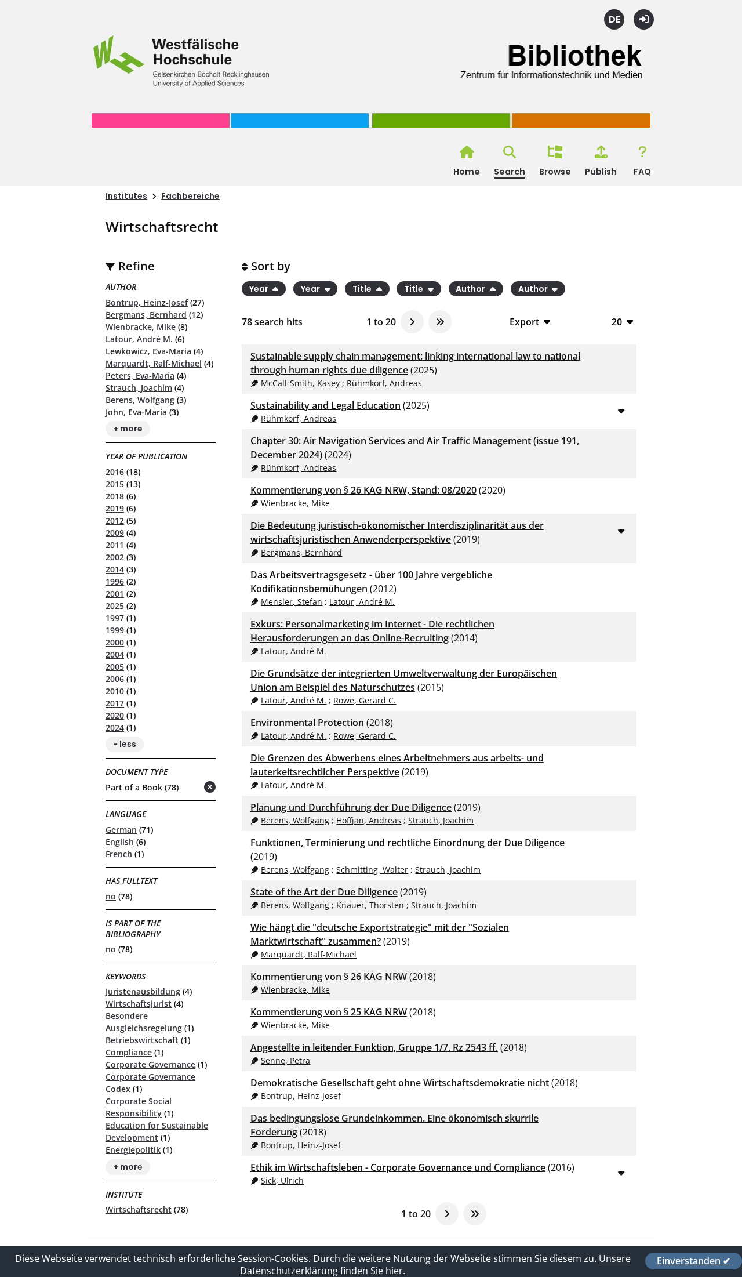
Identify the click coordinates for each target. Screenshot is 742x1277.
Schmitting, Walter (372, 869)
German (121, 829)
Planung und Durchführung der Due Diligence (351, 807)
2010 (115, 690)
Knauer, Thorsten (370, 904)
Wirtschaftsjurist (139, 1003)
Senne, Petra (285, 1060)
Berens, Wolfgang (140, 399)
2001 (115, 593)
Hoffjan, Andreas (368, 820)
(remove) (187, 787)
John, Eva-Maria (136, 412)
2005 (115, 666)
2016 (115, 471)
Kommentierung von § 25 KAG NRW (328, 1012)
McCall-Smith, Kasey (300, 383)
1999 (115, 630)
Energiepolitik (133, 1149)
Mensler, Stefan (291, 601)
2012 (115, 520)
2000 (115, 642)
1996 (115, 581)
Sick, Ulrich (282, 1180)
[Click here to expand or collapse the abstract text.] (621, 410)
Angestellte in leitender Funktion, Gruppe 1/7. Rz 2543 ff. (374, 1047)
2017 (115, 703)
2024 (115, 727)
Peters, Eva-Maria (140, 375)
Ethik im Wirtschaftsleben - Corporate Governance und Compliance (397, 1167)
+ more (128, 429)
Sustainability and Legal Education (325, 405)
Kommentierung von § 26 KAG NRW (328, 976)
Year (259, 289)
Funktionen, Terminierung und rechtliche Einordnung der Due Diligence (407, 842)
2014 (115, 569)
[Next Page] (412, 321)
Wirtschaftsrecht (139, 1209)
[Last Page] (440, 321)
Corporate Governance (150, 1064)
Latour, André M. (139, 338)
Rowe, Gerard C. (364, 700)
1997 (115, 617)
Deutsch (614, 19)
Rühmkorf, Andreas (384, 383)
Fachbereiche (190, 196)
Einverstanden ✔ (693, 1260)
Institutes (126, 196)
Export (524, 321)
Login (644, 19)
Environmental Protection (307, 722)
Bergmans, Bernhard (146, 314)
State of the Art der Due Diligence (324, 892)
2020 (115, 715)
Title (362, 289)
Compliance (129, 1052)
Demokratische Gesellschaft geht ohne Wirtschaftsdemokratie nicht (399, 1082)
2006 (115, 678)
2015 (115, 483)
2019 (115, 508)
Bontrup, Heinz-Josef (147, 302)
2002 (115, 557)
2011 (115, 544)
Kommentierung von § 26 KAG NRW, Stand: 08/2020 (363, 490)
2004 (115, 654)
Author (471, 289)
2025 (115, 605)
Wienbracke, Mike (141, 326)
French (119, 853)
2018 (115, 496)
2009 (115, 532)
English (120, 841)
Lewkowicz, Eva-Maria (148, 351)
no (111, 896)
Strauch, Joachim (139, 387)
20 (617, 321)
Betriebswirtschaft (142, 1040)
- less (124, 744)
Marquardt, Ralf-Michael (154, 363)
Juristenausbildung (143, 991)
